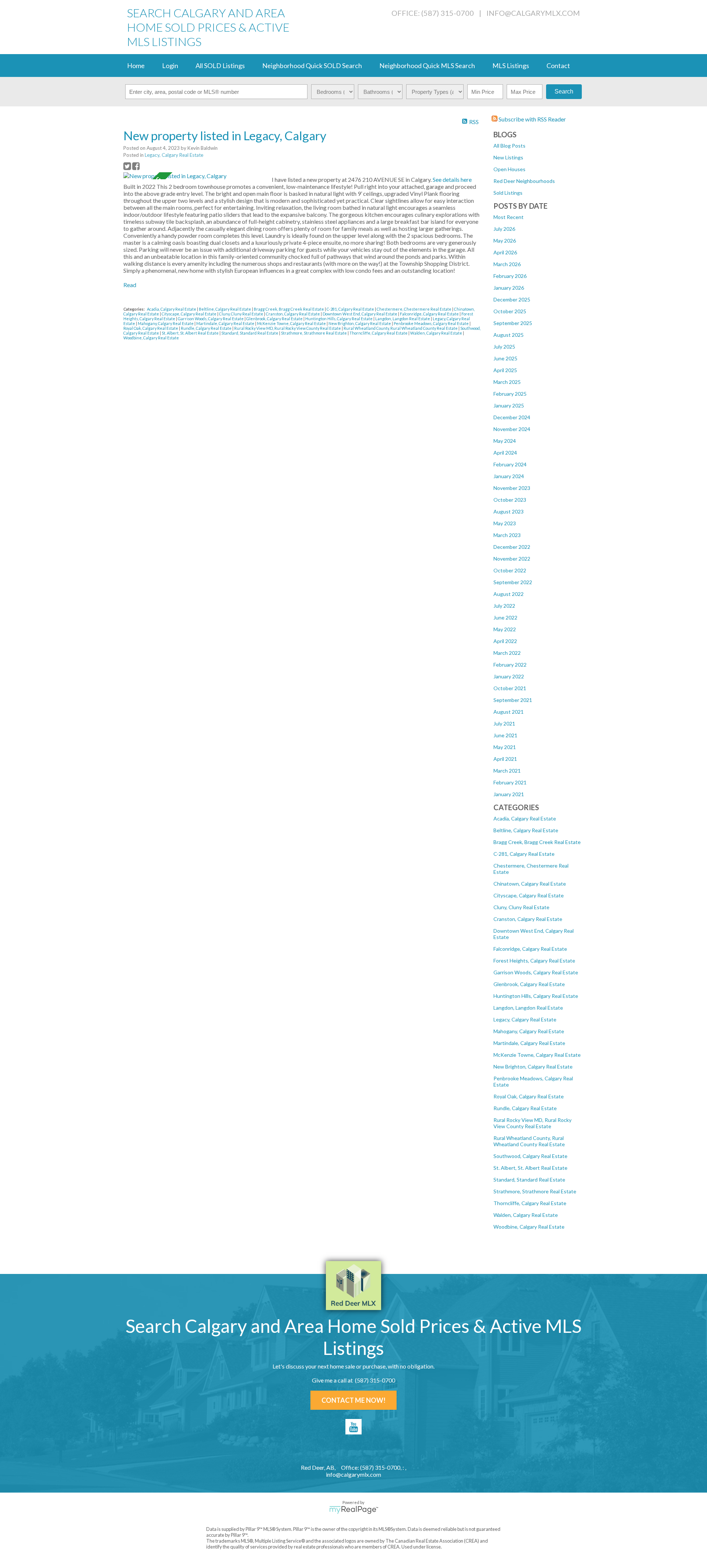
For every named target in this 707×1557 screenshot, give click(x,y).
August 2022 (508, 594)
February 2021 (510, 782)
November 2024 (511, 429)
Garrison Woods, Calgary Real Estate (535, 972)
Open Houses (509, 169)
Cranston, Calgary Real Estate (527, 919)
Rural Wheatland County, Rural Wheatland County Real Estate (529, 1141)
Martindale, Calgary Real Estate (529, 1043)
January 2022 (508, 676)
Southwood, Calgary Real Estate (530, 1156)
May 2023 (504, 523)
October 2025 (509, 311)
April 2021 (505, 759)
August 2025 (508, 335)
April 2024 (505, 452)
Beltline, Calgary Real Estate (525, 830)
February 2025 (510, 394)
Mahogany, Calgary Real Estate (528, 1031)
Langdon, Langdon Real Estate (528, 1008)
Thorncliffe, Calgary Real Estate (529, 1203)
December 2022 (511, 547)
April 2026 (505, 252)
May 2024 (504, 441)
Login (170, 65)
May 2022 (504, 629)
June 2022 (505, 617)
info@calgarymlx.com (533, 12)
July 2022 (504, 606)
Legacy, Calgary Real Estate (524, 1019)
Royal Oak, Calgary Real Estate (528, 1096)
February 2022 (510, 664)
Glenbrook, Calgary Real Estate (529, 984)
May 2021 (504, 747)
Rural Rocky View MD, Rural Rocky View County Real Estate (532, 1123)
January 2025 (508, 405)
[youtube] (353, 1426)
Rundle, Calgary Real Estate (525, 1108)
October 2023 (509, 500)
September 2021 (512, 700)
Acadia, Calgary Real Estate (524, 818)
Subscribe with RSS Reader (531, 119)
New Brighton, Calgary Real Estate (533, 1066)
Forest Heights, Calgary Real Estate (534, 960)
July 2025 (504, 346)
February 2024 (510, 464)
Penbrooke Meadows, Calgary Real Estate (431, 323)
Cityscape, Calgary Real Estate (528, 895)
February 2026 (510, 276)
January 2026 (508, 288)
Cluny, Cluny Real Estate (521, 907)
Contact (558, 65)
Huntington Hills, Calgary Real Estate (535, 996)
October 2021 (509, 688)
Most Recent (508, 217)
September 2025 (512, 323)
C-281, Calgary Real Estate (524, 854)
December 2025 (511, 299)
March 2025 (507, 382)
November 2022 (511, 558)
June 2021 (505, 735)
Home (136, 65)
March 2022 (507, 653)
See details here (452, 179)
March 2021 (507, 770)
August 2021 (508, 712)
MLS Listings (510, 65)
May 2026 (504, 240)
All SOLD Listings (220, 65)
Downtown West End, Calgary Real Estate (360, 313)
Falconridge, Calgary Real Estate (530, 949)
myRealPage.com (354, 1510)
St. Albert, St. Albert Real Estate (530, 1168)
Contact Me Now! (353, 1400)
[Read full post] (194, 175)
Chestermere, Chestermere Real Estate (414, 309)
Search (564, 91)
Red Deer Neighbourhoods (524, 181)
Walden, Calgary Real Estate (525, 1215)
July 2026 (504, 229)
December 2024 (511, 417)
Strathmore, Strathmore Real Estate (534, 1191)
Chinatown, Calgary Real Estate (529, 883)
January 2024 (508, 476)
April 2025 (505, 370)
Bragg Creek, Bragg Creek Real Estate (537, 842)
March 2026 (507, 264)
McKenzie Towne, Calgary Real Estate (537, 1055)
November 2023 (511, 488)
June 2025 (505, 358)
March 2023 (507, 535)
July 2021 (504, 723)
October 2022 (509, 570)
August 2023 (508, 511)
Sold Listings (508, 193)
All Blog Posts (509, 145)
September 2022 (512, 582)
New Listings (508, 157)
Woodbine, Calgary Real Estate (528, 1227)
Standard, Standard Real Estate (529, 1179)
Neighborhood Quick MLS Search (427, 65)
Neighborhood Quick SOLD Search (312, 65)
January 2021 (508, 794)
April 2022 (505, 641)
